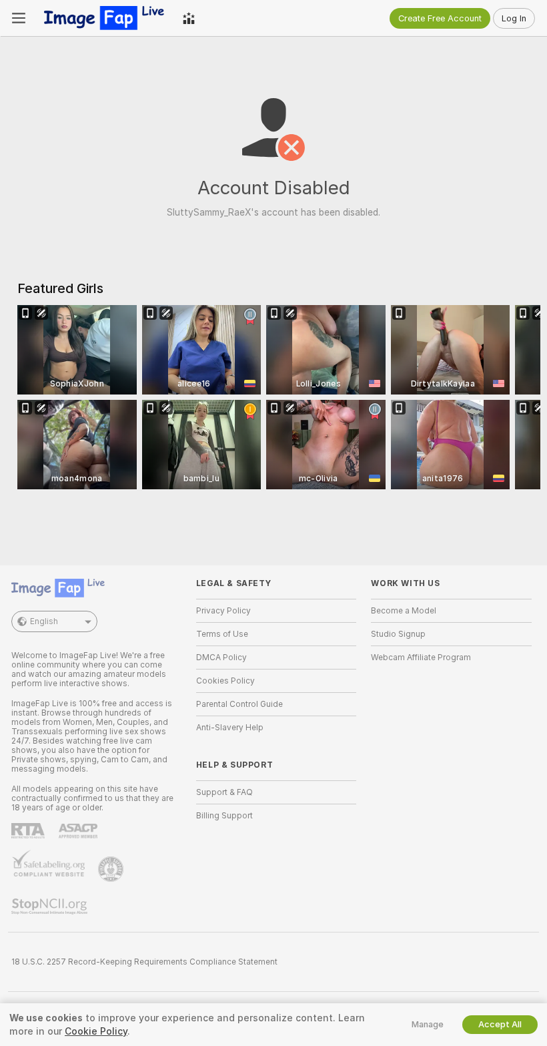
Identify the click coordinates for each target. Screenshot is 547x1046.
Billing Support (224, 815)
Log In (514, 18)
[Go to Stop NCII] (50, 906)
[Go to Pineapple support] (112, 869)
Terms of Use (222, 634)
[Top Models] (189, 18)
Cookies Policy (225, 681)
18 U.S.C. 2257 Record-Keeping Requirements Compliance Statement (144, 962)
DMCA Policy (221, 657)
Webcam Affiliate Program (421, 657)
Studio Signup (398, 634)
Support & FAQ (224, 792)
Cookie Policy (96, 1031)
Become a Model (403, 610)
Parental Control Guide (239, 704)
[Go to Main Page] (104, 18)
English (44, 621)
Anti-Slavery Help (229, 727)
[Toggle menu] (18, 18)
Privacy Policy (223, 610)
